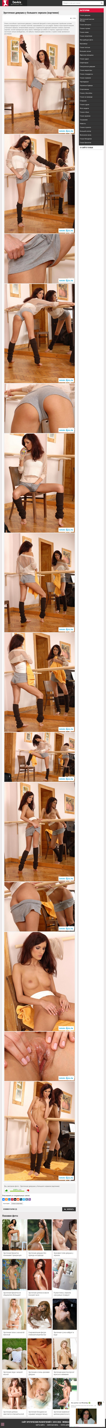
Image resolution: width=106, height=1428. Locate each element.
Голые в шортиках (17, 1203)
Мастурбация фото (86, 40)
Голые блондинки (86, 139)
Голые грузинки (85, 116)
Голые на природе (86, 97)
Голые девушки (85, 15)
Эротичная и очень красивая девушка (38, 1373)
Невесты (83, 123)
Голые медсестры (86, 70)
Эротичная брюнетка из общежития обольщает (12, 1294)
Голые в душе (84, 104)
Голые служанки (85, 78)
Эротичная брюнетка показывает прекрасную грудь (12, 1254)
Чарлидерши (84, 81)
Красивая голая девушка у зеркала (63, 1254)
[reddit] (18, 1199)
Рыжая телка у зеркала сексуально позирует (62, 1294)
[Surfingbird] (24, 1199)
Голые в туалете (85, 127)
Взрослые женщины (86, 55)
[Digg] (15, 1199)
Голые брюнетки (85, 142)
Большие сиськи (85, 51)
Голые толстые (85, 47)
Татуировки (84, 120)
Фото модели (84, 108)
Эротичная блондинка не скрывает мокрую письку (37, 1413)
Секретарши (84, 62)
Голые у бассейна (86, 93)
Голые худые (84, 59)
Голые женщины (85, 24)
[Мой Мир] (9, 1199)
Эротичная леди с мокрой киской (12, 1373)
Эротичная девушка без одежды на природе (37, 1254)
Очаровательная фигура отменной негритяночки (37, 1333)
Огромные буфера (86, 85)
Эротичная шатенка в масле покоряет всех (38, 1294)
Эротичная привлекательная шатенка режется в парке (64, 1413)
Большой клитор (85, 131)
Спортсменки (84, 89)
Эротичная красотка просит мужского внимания (64, 1373)
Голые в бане (84, 112)
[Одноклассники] (6, 1199)
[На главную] (14, 3)
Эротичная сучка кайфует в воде (64, 1333)
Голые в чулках (85, 28)
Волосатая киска (85, 135)
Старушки (83, 101)
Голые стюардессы (86, 74)
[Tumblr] (26, 1199)
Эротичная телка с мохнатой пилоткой (13, 1333)
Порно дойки (65, 1425)
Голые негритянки (86, 36)
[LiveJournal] (21, 1199)
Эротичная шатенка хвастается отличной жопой (13, 1413)
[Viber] (29, 1199)
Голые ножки (84, 32)
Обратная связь (52, 1425)
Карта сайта (40, 1425)
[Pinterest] (12, 1199)
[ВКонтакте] (3, 1199)
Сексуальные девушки (87, 66)
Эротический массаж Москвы (87, 20)
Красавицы (83, 43)
